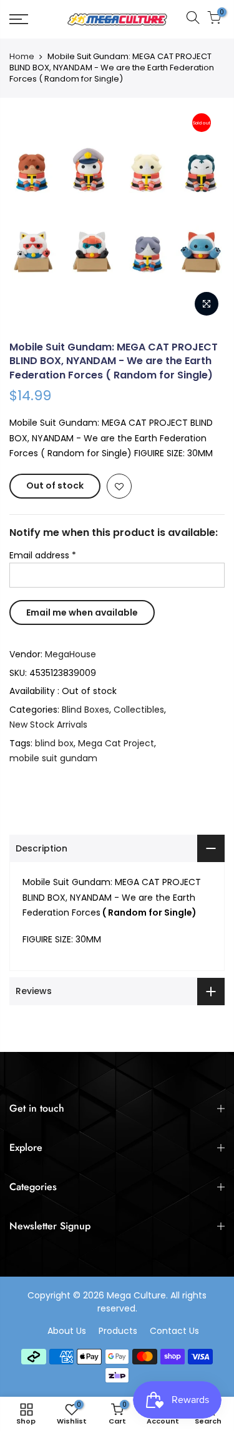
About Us (66, 1331)
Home (21, 56)
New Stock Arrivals (48, 724)
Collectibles (139, 709)
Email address (42, 555)
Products (118, 1331)
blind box (54, 743)
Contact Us (174, 1331)
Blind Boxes (85, 709)
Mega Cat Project (116, 743)
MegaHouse (70, 654)
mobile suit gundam (53, 758)
